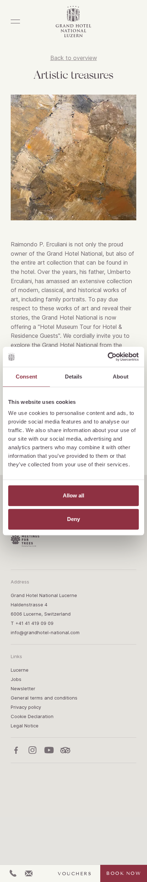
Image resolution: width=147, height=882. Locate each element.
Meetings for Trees (25, 541)
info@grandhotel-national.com (45, 632)
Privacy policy (26, 707)
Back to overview (73, 57)
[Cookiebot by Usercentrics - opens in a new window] (107, 356)
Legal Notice (25, 725)
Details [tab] (73, 377)
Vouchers (75, 874)
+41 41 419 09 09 (34, 623)
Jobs (16, 679)
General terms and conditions (44, 698)
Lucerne (20, 670)
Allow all (73, 495)
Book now (123, 873)
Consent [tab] (26, 377)
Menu (15, 22)
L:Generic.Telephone (13, 873)
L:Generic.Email (28, 873)
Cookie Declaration (32, 716)
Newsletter (23, 688)
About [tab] (120, 377)
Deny (73, 519)
